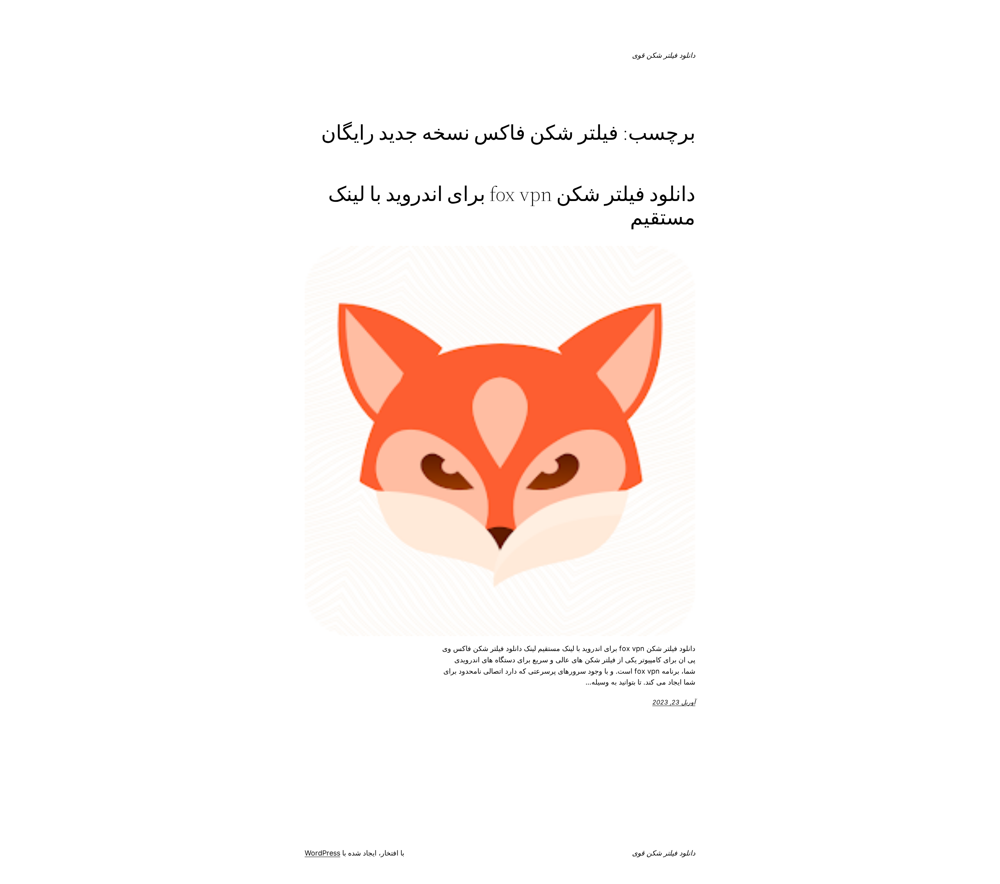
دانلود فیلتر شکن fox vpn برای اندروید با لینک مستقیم (511, 205)
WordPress (322, 853)
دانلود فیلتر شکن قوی (663, 55)
